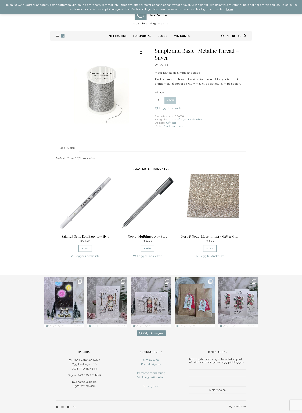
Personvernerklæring (151, 373)
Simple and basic (173, 126)
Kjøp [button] (85, 248)
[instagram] (228, 35)
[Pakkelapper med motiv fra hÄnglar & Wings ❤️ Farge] (195, 302)
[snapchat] (239, 35)
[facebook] (222, 35)
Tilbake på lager (177, 119)
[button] (141, 53)
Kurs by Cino (151, 386)
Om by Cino (151, 360)
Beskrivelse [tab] (67, 147)
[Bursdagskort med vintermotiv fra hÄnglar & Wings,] (151, 302)
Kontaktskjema (151, 364)
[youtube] (234, 35)
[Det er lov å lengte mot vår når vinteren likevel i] (107, 302)
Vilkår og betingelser (151, 377)
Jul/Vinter (171, 122)
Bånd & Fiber (195, 119)
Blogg (163, 36)
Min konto (182, 36)
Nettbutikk (118, 36)
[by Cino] (151, 15)
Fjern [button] (229, 9)
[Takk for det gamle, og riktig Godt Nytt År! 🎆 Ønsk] (64, 302)
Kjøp (170, 100)
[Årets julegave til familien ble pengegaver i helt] (238, 302)
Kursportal (142, 36)
